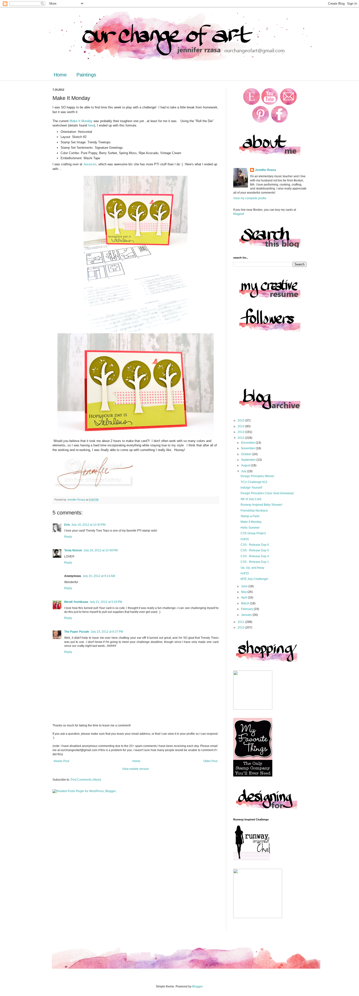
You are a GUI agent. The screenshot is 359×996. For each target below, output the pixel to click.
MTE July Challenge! (254, 579)
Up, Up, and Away (252, 567)
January (247, 615)
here (91, 125)
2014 (241, 426)
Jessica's (89, 164)
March (245, 603)
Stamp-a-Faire (250, 516)
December (248, 442)
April (244, 597)
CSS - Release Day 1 (255, 562)
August (246, 465)
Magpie (238, 214)
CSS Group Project (253, 533)
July (244, 471)
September (248, 459)
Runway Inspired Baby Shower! (261, 504)
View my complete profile (249, 198)
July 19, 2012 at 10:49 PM (101, 550)
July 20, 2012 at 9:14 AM (99, 576)
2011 (241, 622)
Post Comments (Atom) (86, 779)
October (246, 454)
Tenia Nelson (73, 550)
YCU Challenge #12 (254, 482)
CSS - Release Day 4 (255, 556)
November (248, 448)
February (247, 609)
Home (60, 74)
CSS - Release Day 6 (255, 544)
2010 (241, 627)
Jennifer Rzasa (265, 170)
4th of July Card (251, 499)
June (244, 586)
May (244, 592)
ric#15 (245, 573)
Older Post (210, 761)
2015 (241, 420)
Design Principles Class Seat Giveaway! (267, 493)
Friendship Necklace (254, 510)
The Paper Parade (76, 631)
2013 (241, 432)
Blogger (197, 986)
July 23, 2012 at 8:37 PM (107, 631)
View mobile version (135, 769)
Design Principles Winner (257, 476)
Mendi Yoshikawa (76, 602)
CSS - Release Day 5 (255, 550)
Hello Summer (250, 527)
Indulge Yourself (251, 487)
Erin (67, 524)
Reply (68, 536)
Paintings (86, 74)
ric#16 (245, 539)
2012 (241, 438)
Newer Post (61, 761)
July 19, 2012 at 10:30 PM (88, 524)
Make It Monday (82, 121)
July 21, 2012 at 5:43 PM (106, 602)
